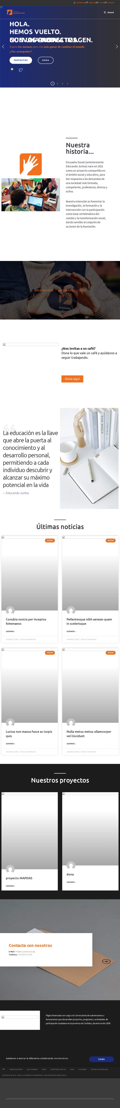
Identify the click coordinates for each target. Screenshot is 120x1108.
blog (72, 1069)
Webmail (92, 2)
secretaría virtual (58, 1069)
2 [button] (57, 83)
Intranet (111, 2)
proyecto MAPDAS (19, 878)
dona (82, 290)
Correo (101, 2)
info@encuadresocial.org (25, 951)
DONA (101, 1059)
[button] (3, 46)
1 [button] (52, 83)
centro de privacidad (99, 1069)
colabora (82, 1069)
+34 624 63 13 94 (25, 954)
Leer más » (10, 631)
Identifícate (80, 2)
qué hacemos (66, 290)
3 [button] (62, 83)
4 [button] (67, 83)
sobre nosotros (43, 290)
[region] (60, 47)
